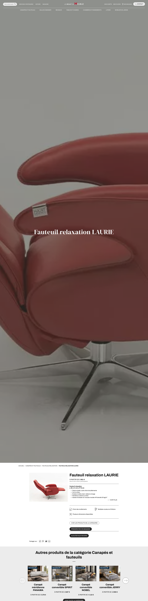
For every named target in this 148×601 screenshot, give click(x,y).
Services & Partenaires (26, 4)
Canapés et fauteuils (27, 10)
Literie (108, 10)
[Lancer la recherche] (15, 4)
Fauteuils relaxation (49, 465)
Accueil (21, 465)
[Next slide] (126, 580)
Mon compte (108, 4)
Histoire (37, 4)
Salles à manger (45, 10)
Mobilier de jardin (121, 10)
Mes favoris (117, 4)
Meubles (59, 10)
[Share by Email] (49, 541)
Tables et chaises (72, 10)
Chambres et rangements (92, 10)
